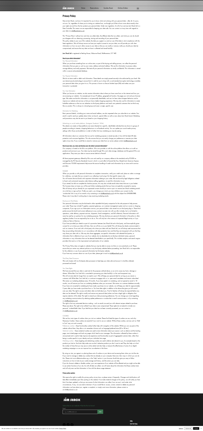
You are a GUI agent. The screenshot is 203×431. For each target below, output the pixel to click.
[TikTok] (68, 424)
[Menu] (137, 8)
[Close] (201, 428)
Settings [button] (181, 428)
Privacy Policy (62, 428)
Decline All (188, 428)
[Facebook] (72, 424)
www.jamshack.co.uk (125, 246)
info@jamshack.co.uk (77, 31)
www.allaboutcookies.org (80, 358)
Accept (196, 428)
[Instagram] (64, 424)
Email (64, 408)
